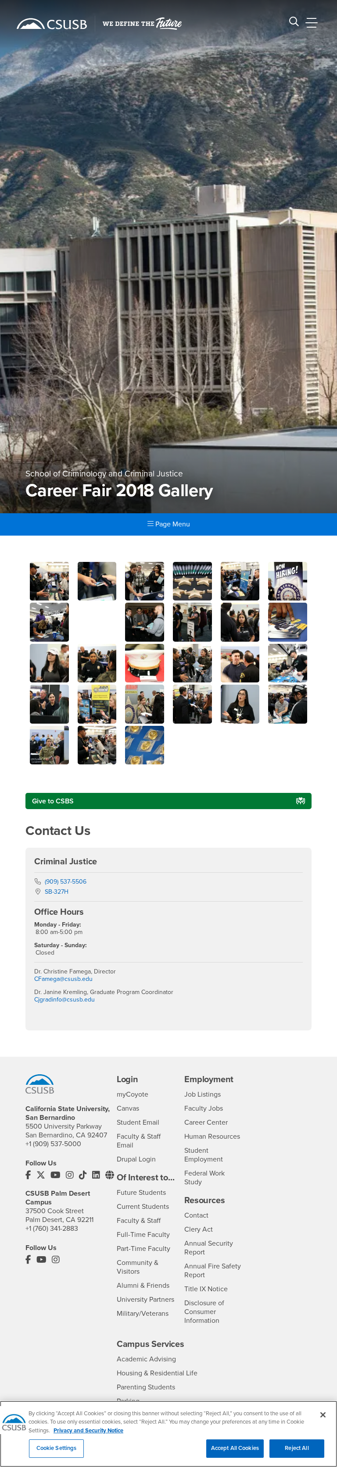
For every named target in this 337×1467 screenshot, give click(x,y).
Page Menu (172, 524)
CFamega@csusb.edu (63, 979)
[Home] (52, 24)
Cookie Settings (56, 1448)
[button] (49, 598)
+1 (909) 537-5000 (53, 1144)
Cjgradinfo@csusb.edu (64, 999)
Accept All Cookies (235, 1448)
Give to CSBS (53, 801)
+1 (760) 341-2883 (51, 1228)
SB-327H (56, 891)
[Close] (323, 1414)
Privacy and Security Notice (88, 1430)
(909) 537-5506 (65, 881)
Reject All (296, 1448)
